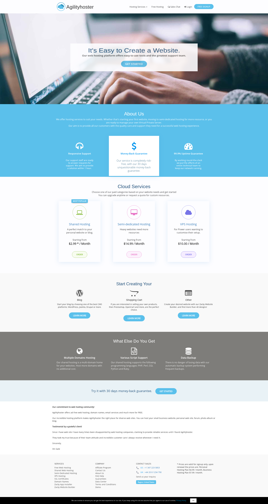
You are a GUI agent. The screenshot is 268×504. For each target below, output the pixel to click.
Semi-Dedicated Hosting (65, 473)
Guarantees (100, 478)
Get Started (134, 64)
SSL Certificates (61, 478)
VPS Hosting (188, 224)
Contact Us (100, 470)
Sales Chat (175, 6)
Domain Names (61, 481)
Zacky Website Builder (64, 487)
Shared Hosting (79, 224)
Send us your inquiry (146, 476)
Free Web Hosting (62, 467)
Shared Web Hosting (64, 470)
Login (189, 6)
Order (79, 254)
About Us (99, 473)
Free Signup (203, 6)
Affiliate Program (103, 467)
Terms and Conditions (105, 484)
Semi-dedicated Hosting (134, 224)
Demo (98, 487)
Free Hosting (157, 6)
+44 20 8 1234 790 (153, 472)
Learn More (79, 315)
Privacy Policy (181, 500)
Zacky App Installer (63, 484)
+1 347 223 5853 (152, 467)
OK (193, 500)
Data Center (101, 481)
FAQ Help (99, 476)
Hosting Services (138, 6)
